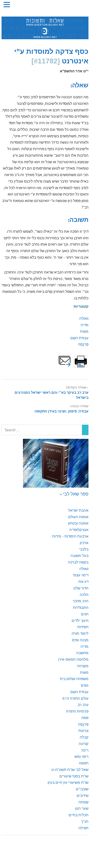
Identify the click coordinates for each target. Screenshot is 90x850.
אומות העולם (78, 517)
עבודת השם (79, 338)
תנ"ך (84, 821)
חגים (84, 614)
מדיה (84, 325)
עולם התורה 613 (75, 698)
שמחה (83, 802)
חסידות (82, 627)
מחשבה (82, 653)
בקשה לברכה (78, 562)
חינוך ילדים (80, 620)
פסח (84, 718)
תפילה (83, 828)
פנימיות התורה (77, 711)
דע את (83, 581)
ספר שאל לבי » (74, 493)
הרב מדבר (80, 601)
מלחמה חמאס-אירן (73, 659)
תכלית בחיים (78, 815)
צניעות (83, 730)
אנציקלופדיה (78, 530)
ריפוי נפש (81, 756)
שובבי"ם (82, 789)
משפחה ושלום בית (74, 679)
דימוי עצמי (80, 575)
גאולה (83, 318)
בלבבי (83, 549)
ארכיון (84, 543)
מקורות (82, 666)
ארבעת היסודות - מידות (70, 536)
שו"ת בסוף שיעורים (73, 776)
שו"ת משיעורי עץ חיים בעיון (68, 782)
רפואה (83, 763)
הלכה (84, 594)
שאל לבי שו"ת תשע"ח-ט (69, 769)
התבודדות (80, 607)
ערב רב (83, 704)
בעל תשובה (79, 555)
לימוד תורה (80, 633)
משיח (84, 331)
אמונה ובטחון (78, 523)
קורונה (83, 744)
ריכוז (84, 750)
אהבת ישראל (78, 510)
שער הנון (81, 808)
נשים (84, 685)
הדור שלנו (80, 588)
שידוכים (82, 795)
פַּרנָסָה (83, 344)
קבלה (84, 737)
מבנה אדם (80, 640)
